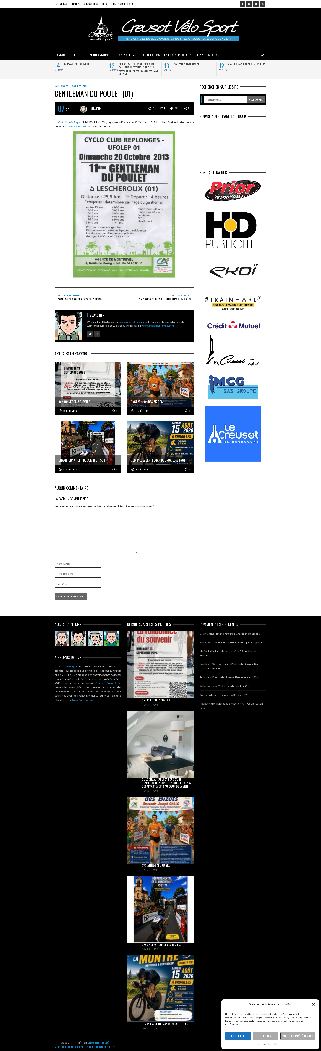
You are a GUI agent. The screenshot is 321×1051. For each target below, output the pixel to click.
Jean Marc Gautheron (212, 664)
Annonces (61, 86)
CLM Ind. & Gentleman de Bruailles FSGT (166, 1024)
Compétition (80, 86)
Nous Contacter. (82, 699)
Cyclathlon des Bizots (186, 64)
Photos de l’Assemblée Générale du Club (236, 677)
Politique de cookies (268, 1044)
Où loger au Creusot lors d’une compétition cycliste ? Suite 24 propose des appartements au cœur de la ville (138, 68)
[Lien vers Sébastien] (78, 638)
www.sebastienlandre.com (158, 325)
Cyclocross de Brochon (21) (234, 686)
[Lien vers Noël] (62, 638)
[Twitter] (256, 4)
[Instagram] (249, 4)
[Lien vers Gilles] (111, 638)
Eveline (204, 633)
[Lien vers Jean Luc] (95, 638)
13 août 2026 (142, 410)
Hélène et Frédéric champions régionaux (241, 642)
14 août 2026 (70, 410)
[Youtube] (262, 4)
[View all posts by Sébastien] (83, 109)
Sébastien (95, 108)
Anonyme (205, 703)
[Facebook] (242, 4)
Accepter (238, 1036)
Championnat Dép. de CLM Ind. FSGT (246, 64)
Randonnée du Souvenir (77, 64)
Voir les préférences (297, 1036)
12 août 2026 (70, 469)
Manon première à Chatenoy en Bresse (237, 633)
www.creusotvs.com (131, 321)
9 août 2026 (142, 469)
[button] (313, 1004)
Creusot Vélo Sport (67, 666)
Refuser (265, 1036)
